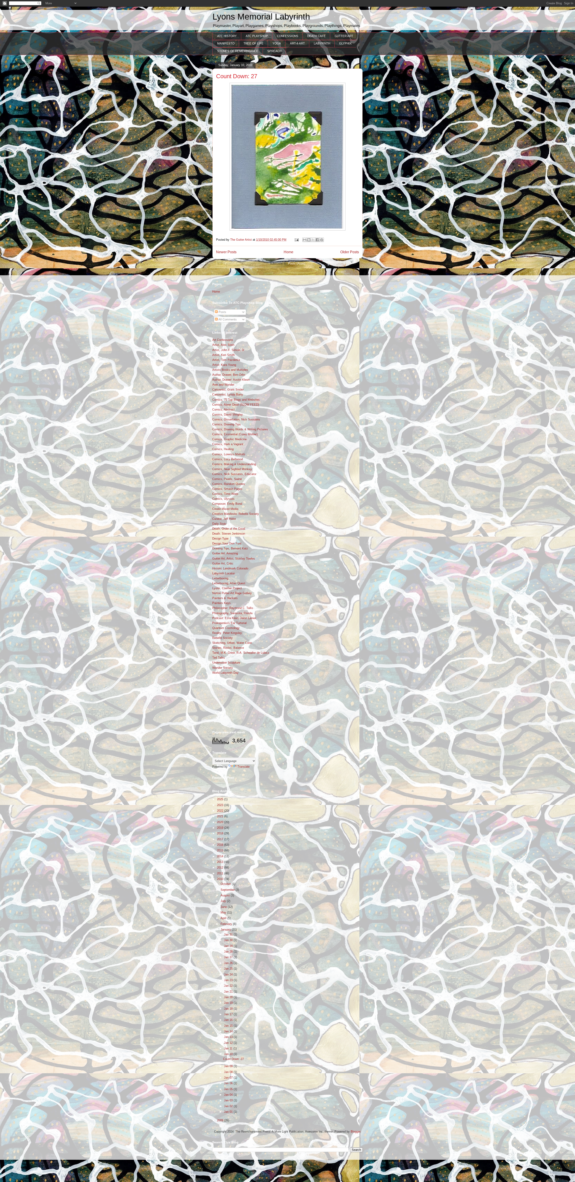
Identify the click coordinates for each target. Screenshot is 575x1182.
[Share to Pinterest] (321, 240)
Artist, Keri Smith (223, 355)
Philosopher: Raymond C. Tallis (232, 608)
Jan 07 (229, 1077)
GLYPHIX (345, 43)
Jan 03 (229, 1100)
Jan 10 (229, 1054)
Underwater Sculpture (226, 662)
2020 (220, 822)
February (227, 924)
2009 (220, 1120)
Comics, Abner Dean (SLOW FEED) (235, 404)
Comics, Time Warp (225, 493)
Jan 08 (229, 1072)
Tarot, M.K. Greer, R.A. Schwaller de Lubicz (240, 652)
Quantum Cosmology (226, 628)
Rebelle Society (222, 638)
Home (288, 252)
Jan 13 (229, 1037)
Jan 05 (229, 1089)
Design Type (220, 538)
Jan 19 (229, 1002)
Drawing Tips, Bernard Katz (230, 548)
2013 (220, 862)
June (224, 907)
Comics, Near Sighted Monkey (232, 469)
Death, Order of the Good (228, 528)
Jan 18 (229, 1008)
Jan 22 (229, 985)
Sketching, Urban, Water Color (232, 642)
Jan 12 (229, 1042)
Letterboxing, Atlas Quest (228, 583)
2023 (220, 805)
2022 (220, 810)
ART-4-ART (297, 43)
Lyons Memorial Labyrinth (261, 16)
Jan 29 (229, 946)
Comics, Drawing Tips (226, 424)
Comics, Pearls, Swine (227, 479)
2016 (220, 845)
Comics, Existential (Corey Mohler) (235, 434)
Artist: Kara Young (224, 365)
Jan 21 (229, 991)
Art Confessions (222, 340)
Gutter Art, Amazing (225, 553)
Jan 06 (229, 1083)
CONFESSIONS (287, 36)
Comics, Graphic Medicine (229, 439)
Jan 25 (229, 968)
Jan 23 (229, 980)
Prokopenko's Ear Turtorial (229, 623)
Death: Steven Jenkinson (228, 533)
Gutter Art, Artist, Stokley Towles (233, 558)
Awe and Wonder (223, 384)
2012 (220, 867)
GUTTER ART (344, 36)
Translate (243, 766)
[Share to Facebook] (317, 240)
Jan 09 (229, 1066)
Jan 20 (229, 997)
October (226, 884)
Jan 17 (229, 1014)
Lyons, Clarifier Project (227, 588)
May (224, 912)
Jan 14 (229, 1031)
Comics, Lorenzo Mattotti (228, 454)
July (224, 901)
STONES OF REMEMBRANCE (237, 51)
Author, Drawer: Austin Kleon (231, 379)
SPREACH (274, 51)
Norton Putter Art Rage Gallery (232, 593)
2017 (220, 839)
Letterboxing (220, 578)
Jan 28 (229, 951)
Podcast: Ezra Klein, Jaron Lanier (234, 618)
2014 (220, 856)
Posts (222, 312)
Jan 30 (229, 940)
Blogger (355, 1131)
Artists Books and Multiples (230, 369)
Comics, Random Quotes (228, 484)
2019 (220, 827)
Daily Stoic (219, 523)
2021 (220, 816)
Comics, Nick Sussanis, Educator (234, 474)
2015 (220, 850)
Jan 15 (229, 1025)
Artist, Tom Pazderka (226, 360)
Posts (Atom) (296, 263)
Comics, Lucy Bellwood (227, 459)
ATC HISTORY (227, 36)
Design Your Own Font (226, 543)
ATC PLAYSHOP (257, 36)
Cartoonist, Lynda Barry (227, 394)
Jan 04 (229, 1094)
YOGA (276, 43)
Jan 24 (229, 974)
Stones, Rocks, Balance (228, 647)
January (226, 929)
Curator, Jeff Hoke (224, 518)
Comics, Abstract (223, 409)
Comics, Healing (223, 449)
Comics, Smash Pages (227, 489)
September (228, 889)
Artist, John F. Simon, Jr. (228, 350)
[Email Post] (296, 239)
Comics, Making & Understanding (234, 464)
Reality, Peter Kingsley (227, 633)
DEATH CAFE (316, 36)
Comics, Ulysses (223, 498)
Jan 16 (229, 1020)
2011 (220, 873)
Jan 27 (229, 957)
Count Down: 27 (236, 76)
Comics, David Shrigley (227, 414)
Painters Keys (221, 603)
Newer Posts (226, 252)
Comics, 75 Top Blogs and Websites (236, 399)
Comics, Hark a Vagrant (227, 444)
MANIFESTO (225, 43)
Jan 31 (229, 934)
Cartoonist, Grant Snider (228, 389)
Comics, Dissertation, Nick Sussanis (236, 419)
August (226, 895)
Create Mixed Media (225, 509)
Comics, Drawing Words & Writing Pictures (240, 429)
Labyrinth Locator (223, 573)
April (224, 918)
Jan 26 (229, 963)
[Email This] (304, 240)
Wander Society (222, 667)
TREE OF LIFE (253, 43)
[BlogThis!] (309, 240)
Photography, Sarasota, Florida (232, 613)
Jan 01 (229, 1111)
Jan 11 (228, 1048)
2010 (220, 879)
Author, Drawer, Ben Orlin (228, 374)
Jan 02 (229, 1106)
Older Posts (349, 252)
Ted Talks (218, 657)
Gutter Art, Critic (222, 563)
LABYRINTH (322, 43)
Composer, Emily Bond (227, 503)
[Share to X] (313, 240)
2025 (220, 799)
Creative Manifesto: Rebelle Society (235, 513)
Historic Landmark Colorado (230, 568)
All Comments (227, 319)
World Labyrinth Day (225, 672)
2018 (220, 833)
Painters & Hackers (225, 598)
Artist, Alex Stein (223, 345)
